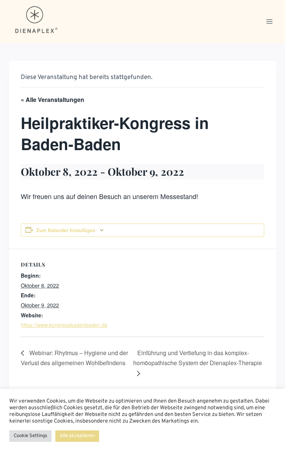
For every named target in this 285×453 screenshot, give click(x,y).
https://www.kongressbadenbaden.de (64, 324)
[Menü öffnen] (269, 21)
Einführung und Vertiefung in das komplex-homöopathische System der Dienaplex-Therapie (197, 357)
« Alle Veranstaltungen (52, 99)
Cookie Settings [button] (30, 436)
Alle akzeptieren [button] (77, 436)
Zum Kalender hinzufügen (65, 230)
